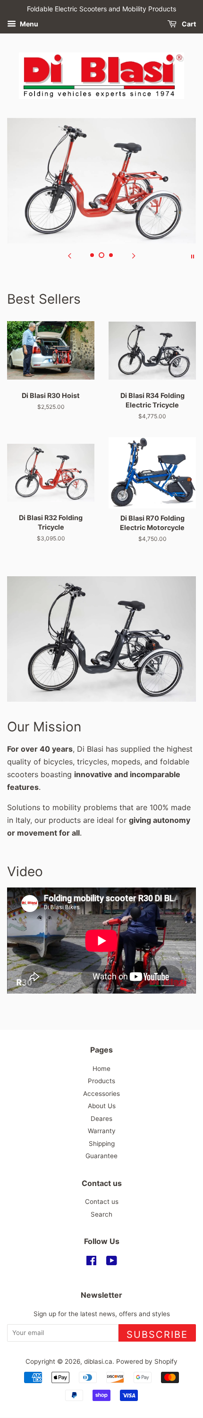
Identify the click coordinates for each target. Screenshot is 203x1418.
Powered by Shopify (147, 1361)
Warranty (102, 1131)
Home (101, 1068)
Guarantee (101, 1156)
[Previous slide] (69, 255)
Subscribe (157, 1334)
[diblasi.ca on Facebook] (91, 1262)
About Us (102, 1106)
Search (101, 1214)
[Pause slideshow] (192, 255)
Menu (28, 24)
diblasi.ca (98, 1361)
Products (101, 1081)
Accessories (101, 1093)
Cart (188, 24)
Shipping (102, 1143)
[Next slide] (133, 255)
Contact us (101, 1201)
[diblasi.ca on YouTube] (111, 1262)
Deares (101, 1118)
